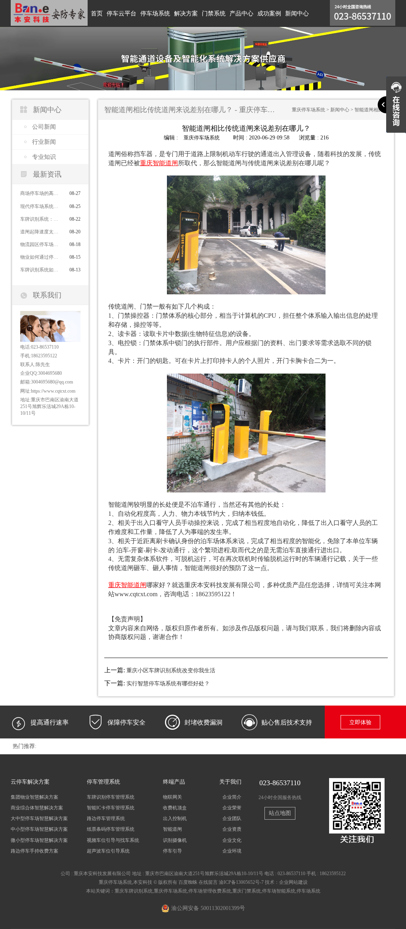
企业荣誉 (231, 808)
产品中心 (241, 13)
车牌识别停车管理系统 (110, 797)
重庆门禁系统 (246, 891)
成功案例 (269, 13)
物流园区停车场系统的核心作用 (41, 244)
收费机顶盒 (175, 808)
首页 (97, 13)
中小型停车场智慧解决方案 (39, 829)
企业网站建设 (293, 882)
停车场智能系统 (278, 891)
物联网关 (172, 797)
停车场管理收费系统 (209, 891)
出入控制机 (175, 818)
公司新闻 (44, 127)
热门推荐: (24, 746)
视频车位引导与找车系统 (113, 840)
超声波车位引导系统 (108, 851)
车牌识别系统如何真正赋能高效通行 (41, 270)
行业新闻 (44, 142)
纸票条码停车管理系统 (110, 829)
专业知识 (44, 157)
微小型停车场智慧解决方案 (39, 840)
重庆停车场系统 (308, 110)
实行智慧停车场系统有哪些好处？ (168, 684)
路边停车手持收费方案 (34, 851)
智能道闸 (172, 829)
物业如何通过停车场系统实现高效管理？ (41, 257)
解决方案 (186, 13)
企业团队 (231, 818)
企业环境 (231, 851)
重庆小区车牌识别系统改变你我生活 (170, 670)
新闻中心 (297, 13)
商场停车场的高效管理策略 (41, 193)
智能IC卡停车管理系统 (110, 808)
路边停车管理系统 (106, 818)
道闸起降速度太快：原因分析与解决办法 (41, 232)
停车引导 (172, 851)
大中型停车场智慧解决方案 (39, 818)
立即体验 (360, 722)
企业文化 (231, 840)
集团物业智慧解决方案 (34, 797)
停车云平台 (121, 13)
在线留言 (208, 882)
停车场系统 (155, 13)
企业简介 (231, 797)
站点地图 (280, 813)
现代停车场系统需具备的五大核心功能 (41, 206)
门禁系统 (214, 13)
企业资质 (231, 829)
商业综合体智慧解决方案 (37, 808)
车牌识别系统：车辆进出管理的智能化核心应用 (41, 219)
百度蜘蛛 (187, 882)
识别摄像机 (175, 840)
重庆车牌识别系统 (134, 891)
